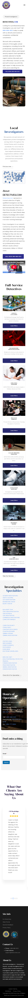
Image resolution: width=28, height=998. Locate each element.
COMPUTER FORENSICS (9, 619)
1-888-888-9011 (11, 717)
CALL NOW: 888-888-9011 (12, 71)
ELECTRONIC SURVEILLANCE (10, 651)
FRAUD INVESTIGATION (9, 665)
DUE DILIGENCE (7, 647)
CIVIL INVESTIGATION (8, 615)
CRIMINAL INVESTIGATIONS (10, 635)
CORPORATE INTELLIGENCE (10, 629)
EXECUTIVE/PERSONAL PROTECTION (13, 659)
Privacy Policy (6, 927)
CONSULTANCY (7, 627)
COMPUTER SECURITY (9, 625)
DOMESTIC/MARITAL (8, 645)
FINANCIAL (5, 661)
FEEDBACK (8, 991)
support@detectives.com (12, 952)
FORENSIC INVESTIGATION (10, 663)
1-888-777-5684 (10, 724)
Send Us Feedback (8, 925)
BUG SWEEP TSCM (8, 609)
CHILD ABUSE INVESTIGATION (11, 611)
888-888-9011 (8, 30)
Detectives (21, 995)
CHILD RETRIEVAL (7, 613)
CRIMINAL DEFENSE (8, 633)
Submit (6, 762)
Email (5, 753)
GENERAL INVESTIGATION (9, 667)
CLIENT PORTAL (13, 989)
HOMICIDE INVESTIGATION (10, 669)
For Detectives (7, 919)
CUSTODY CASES (7, 641)
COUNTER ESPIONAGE (9, 631)
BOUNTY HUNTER (7, 603)
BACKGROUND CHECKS (9, 602)
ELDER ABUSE (6, 649)
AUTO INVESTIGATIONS (9, 600)
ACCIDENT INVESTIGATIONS (10, 596)
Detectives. (16, 993)
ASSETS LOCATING (8, 598)
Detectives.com (8, 198)
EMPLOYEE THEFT (7, 657)
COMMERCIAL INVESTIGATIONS (11, 617)
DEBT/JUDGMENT (7, 643)
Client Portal (6, 922)
